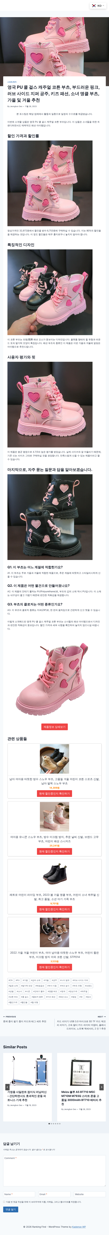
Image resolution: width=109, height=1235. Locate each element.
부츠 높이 (64, 986)
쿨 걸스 (24, 997)
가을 (25, 980)
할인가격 (13, 1002)
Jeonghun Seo (16, 106)
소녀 (19, 991)
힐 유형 (34, 1002)
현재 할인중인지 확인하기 (54, 793)
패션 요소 (63, 997)
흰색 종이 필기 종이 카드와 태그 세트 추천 (24, 1019)
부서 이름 (52, 986)
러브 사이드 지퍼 (80, 980)
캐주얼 (84, 991)
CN (10, 980)
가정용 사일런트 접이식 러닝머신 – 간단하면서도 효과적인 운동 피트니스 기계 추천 (27, 1096)
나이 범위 (64, 980)
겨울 (46, 980)
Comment (10, 1158)
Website (79, 1194)
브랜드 (88, 986)
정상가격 (73, 991)
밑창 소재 (13, 986)
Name (8, 1194)
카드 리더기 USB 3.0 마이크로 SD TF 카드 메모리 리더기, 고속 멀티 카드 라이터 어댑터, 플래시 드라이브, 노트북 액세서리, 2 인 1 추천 (81, 1023)
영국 (62, 991)
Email (43, 1194)
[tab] (49, 1123)
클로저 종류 (37, 997)
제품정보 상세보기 (55, 726)
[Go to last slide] (7, 1087)
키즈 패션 (50, 997)
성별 (11, 991)
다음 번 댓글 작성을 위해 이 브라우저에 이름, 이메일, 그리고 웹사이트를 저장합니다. (43, 1202)
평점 (73, 997)
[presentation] (27, 1069)
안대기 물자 (38, 991)
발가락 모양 (26, 986)
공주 (54, 980)
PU (18, 980)
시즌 (27, 991)
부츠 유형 (77, 986)
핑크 (88, 997)
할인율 (24, 1002)
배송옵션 (39, 986)
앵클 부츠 (52, 991)
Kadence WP (79, 1226)
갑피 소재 (35, 980)
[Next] (101, 1087)
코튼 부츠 (13, 997)
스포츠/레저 (12, 82)
